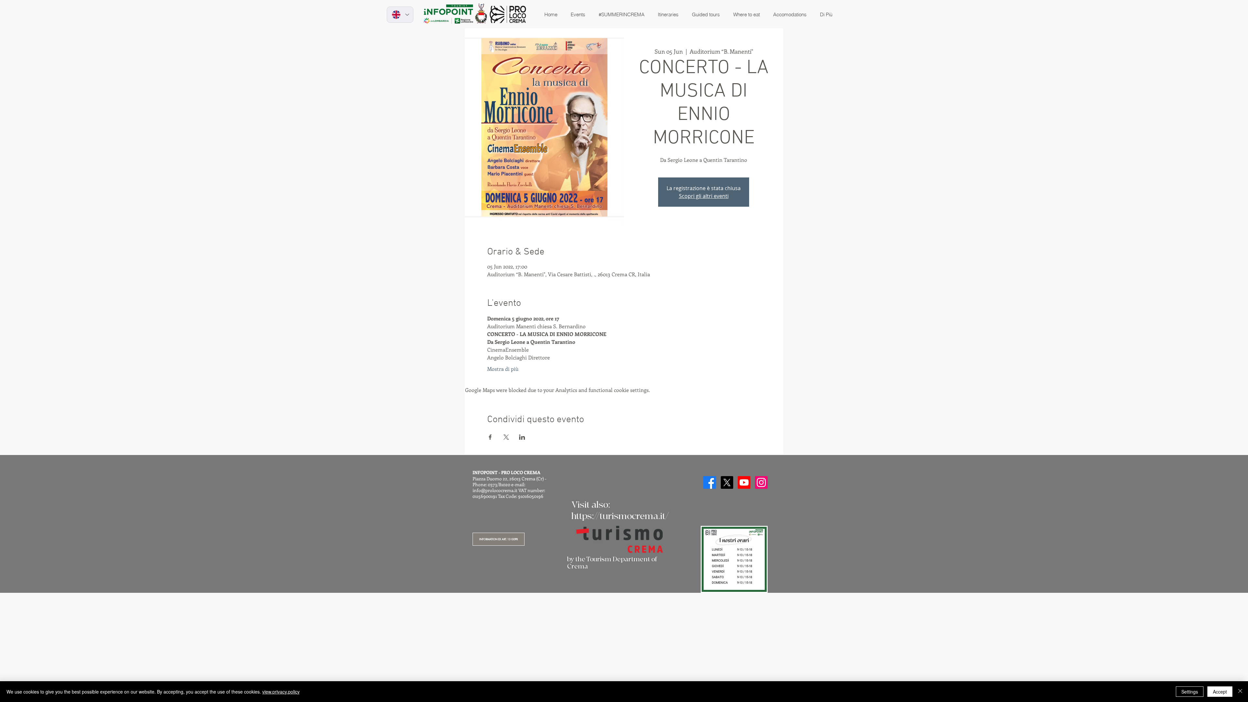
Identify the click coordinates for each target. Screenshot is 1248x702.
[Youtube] (744, 482)
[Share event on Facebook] (490, 437)
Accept (1220, 691)
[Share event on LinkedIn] (522, 437)
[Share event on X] (506, 437)
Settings (1189, 691)
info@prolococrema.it (495, 490)
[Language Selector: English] (400, 14)
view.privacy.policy (281, 691)
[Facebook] (709, 482)
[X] (727, 482)
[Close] (1240, 691)
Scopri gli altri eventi (704, 196)
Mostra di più (502, 368)
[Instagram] (761, 482)
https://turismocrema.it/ (620, 516)
